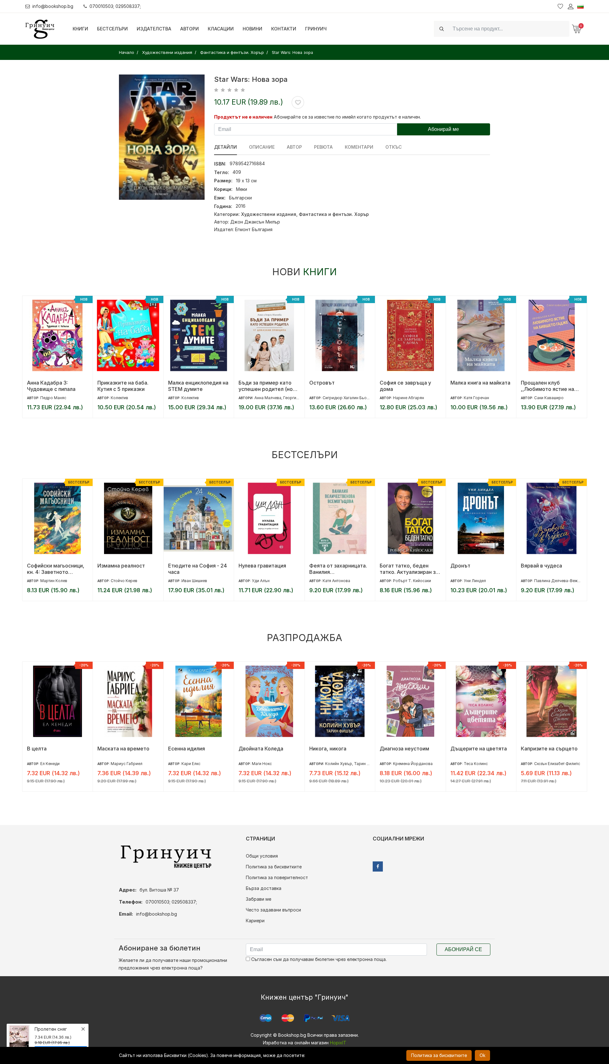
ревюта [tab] (323, 147)
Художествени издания (268, 214)
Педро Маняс (53, 397)
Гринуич (316, 28)
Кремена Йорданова (413, 763)
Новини (252, 28)
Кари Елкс (190, 763)
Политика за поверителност (277, 877)
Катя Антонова (336, 580)
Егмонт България (253, 229)
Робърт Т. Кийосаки (412, 580)
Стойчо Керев (124, 580)
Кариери (255, 920)
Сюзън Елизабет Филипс (557, 763)
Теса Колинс (476, 763)
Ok (482, 1055)
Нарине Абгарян (408, 397)
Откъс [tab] (393, 147)
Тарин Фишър (367, 763)
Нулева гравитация (262, 565)
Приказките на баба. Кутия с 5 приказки (122, 386)
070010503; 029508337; (115, 6)
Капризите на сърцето (549, 748)
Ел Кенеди (50, 763)
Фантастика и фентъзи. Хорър (334, 214)
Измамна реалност (121, 565)
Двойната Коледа (261, 748)
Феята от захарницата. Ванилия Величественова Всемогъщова (338, 568)
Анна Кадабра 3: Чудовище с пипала (51, 386)
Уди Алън (261, 580)
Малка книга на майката (480, 383)
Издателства (154, 28)
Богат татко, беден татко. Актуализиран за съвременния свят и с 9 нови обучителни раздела (409, 568)
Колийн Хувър (338, 763)
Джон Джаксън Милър (255, 221)
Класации (221, 28)
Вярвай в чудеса (541, 565)
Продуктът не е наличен (243, 117)
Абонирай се (463, 949)
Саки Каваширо (549, 397)
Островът (322, 383)
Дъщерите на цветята (478, 748)
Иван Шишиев (194, 580)
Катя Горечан (476, 397)
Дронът (460, 565)
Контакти (283, 28)
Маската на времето (123, 748)
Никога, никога (327, 748)
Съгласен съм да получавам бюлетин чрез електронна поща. (318, 959)
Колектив (119, 397)
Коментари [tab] (359, 147)
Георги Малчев (297, 397)
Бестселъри (112, 28)
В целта (37, 748)
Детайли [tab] (225, 147)
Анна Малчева (267, 397)
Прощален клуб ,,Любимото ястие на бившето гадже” (547, 386)
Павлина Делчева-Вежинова (561, 580)
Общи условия (262, 856)
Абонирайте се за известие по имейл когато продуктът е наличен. (347, 117)
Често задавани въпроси (273, 909)
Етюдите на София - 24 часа (197, 568)
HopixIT (338, 1042)
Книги (80, 28)
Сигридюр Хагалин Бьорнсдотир (354, 397)
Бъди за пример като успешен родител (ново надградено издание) (269, 386)
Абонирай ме (443, 129)
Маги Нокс (262, 763)
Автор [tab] (294, 147)
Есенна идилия (186, 748)
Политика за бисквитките (274, 866)
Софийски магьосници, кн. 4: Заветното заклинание (55, 568)
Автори (189, 28)
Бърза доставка (263, 888)
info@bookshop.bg (52, 6)
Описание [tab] (262, 147)
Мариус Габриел (126, 763)
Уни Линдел (475, 580)
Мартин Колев (53, 580)
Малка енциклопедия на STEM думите (198, 386)
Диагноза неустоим (404, 748)
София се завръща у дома (405, 386)
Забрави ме (258, 899)
